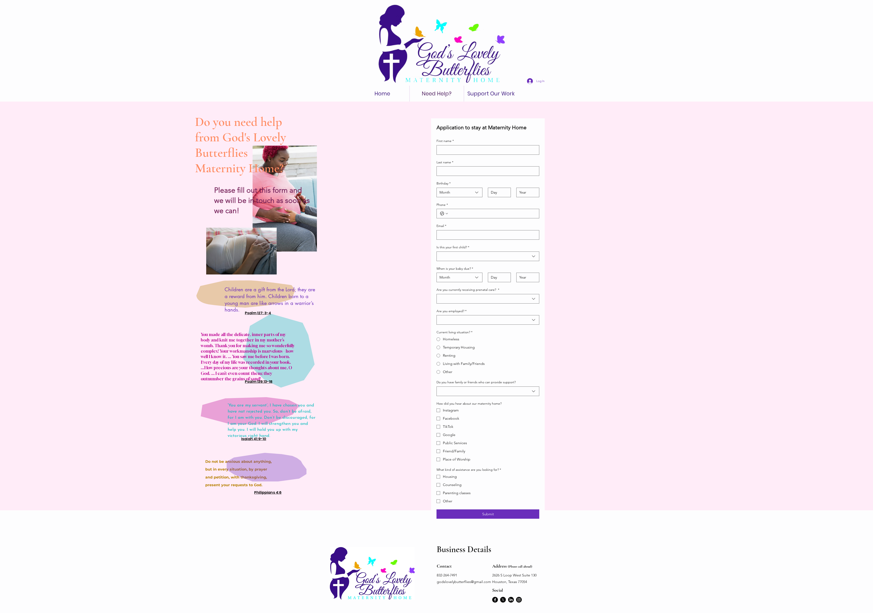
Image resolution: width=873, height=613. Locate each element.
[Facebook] (495, 600)
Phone (442, 205)
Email (441, 226)
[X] (503, 600)
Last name (444, 162)
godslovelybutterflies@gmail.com (464, 582)
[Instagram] (519, 600)
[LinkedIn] (511, 600)
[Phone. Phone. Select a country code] (444, 213)
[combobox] (459, 192)
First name (445, 141)
